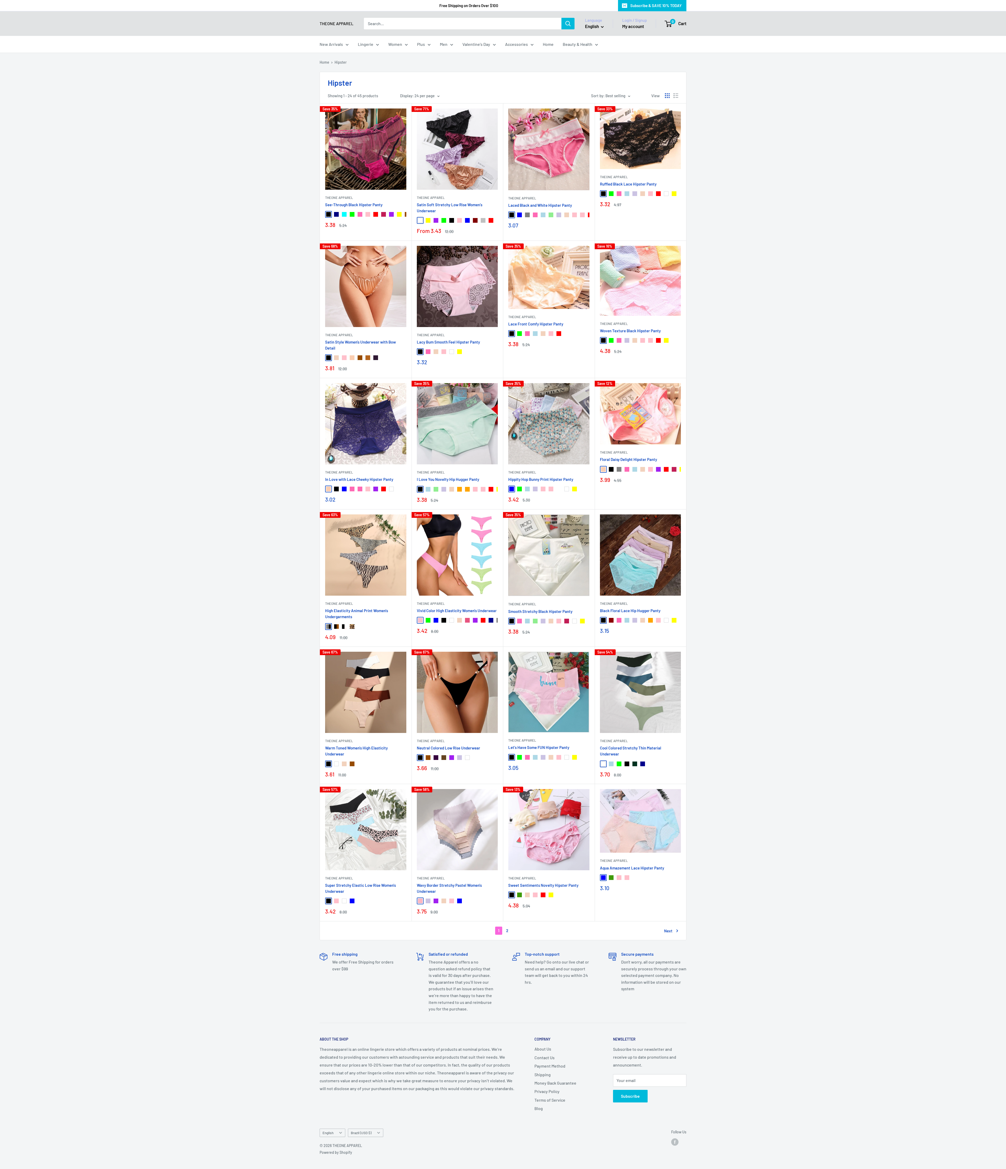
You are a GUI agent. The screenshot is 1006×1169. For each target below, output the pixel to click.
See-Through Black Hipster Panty (353, 204)
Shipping (542, 1074)
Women (395, 44)
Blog (538, 1108)
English (327, 1132)
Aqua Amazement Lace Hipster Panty (632, 868)
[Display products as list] (676, 95)
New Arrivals (331, 44)
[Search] (568, 23)
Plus (421, 44)
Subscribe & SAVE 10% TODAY (656, 5)
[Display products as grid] (667, 95)
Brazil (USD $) (361, 1132)
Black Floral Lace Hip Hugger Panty (630, 610)
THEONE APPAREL (339, 197)
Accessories (516, 44)
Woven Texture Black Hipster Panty (630, 330)
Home (548, 44)
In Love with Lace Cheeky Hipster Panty (359, 479)
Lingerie (365, 44)
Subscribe (630, 1096)
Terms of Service (549, 1099)
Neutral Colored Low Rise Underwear (448, 748)
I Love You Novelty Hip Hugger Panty (448, 479)
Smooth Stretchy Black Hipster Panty (540, 611)
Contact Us (544, 1057)
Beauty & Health (577, 44)
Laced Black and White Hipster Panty (540, 205)
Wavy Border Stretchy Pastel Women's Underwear (449, 888)
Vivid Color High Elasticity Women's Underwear (457, 610)
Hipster (341, 62)
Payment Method (549, 1065)
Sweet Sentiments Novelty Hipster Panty (543, 885)
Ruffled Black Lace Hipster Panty (628, 184)
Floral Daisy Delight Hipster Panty (628, 459)
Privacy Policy (547, 1091)
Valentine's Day (476, 44)
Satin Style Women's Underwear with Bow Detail (360, 345)
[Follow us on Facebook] (675, 1142)
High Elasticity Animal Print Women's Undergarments (356, 613)
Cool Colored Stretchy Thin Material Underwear (630, 751)
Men (443, 44)
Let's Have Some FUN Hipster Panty (538, 747)
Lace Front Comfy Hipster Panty (535, 324)
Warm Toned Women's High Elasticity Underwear (356, 751)
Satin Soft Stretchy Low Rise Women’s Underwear (449, 207)
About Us (542, 1048)
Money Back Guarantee (555, 1082)
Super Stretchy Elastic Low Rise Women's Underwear (360, 888)
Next (668, 930)
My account (633, 26)
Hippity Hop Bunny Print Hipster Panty (540, 479)
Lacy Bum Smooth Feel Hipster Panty (448, 342)
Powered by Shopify (336, 1152)
